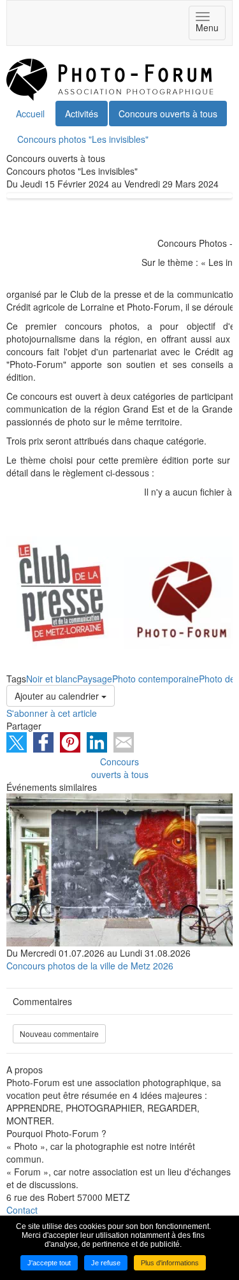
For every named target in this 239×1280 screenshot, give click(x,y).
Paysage (94, 678)
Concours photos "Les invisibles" (82, 139)
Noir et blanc (51, 678)
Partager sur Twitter (16, 742)
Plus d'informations (170, 1263)
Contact (22, 1209)
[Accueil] (110, 78)
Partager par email (123, 742)
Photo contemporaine (155, 678)
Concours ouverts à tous (168, 113)
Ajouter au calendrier (58, 695)
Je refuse (105, 1263)
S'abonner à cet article (51, 713)
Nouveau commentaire (59, 1033)
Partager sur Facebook (43, 742)
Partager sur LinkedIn (97, 742)
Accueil (30, 113)
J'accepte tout (49, 1263)
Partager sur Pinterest (70, 742)
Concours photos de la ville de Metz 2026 (89, 965)
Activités (81, 113)
